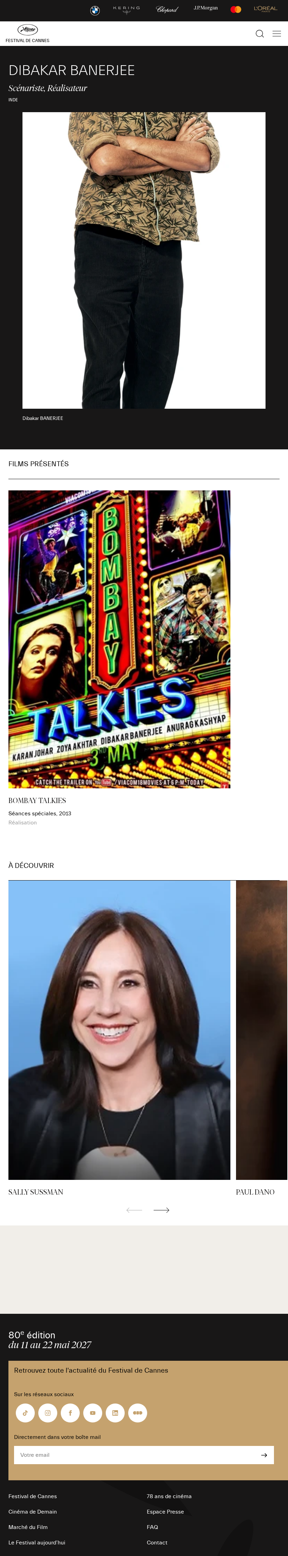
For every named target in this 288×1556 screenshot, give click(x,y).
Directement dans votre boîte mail (57, 1437)
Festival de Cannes (32, 1496)
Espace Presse (165, 1512)
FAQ (152, 1527)
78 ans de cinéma (169, 1496)
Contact (157, 1543)
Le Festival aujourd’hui (36, 1543)
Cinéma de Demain (32, 1512)
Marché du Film (28, 1527)
